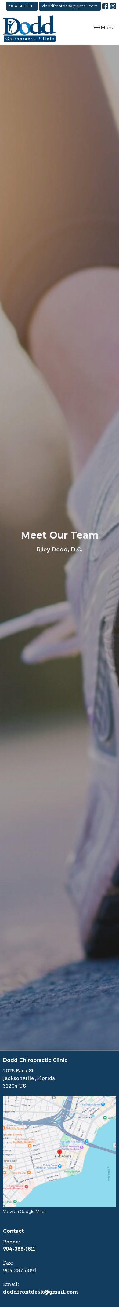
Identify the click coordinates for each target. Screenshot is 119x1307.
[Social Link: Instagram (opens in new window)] (113, 6)
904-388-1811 (21, 5)
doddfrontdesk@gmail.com (70, 5)
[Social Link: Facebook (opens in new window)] (105, 6)
